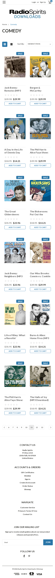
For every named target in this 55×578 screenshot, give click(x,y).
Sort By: (20, 44)
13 (42, 427)
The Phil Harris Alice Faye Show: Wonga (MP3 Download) (39, 151)
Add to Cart (15, 103)
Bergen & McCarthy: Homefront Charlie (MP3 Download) (37, 89)
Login (34, 2)
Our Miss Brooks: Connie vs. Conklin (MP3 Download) (40, 275)
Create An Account (27, 482)
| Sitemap (39, 569)
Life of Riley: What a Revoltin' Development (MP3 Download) (14, 337)
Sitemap (27, 489)
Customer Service (27, 507)
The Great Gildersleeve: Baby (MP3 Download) (11, 213)
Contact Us (27, 514)
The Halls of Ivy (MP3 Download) (39, 398)
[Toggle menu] (4, 4)
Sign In (27, 479)
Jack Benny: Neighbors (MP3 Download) (13, 275)
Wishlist (27, 476)
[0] (47, 2)
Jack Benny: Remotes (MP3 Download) (12, 89)
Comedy (13, 24)
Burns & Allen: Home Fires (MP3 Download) (39, 337)
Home (4, 24)
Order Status (27, 486)
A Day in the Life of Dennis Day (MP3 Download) (13, 151)
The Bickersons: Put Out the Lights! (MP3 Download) (39, 213)
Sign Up (43, 2)
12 (37, 427)
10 (26, 427)
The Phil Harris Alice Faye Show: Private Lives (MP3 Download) (15, 398)
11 (32, 427)
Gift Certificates (27, 472)
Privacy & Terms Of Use (27, 511)
